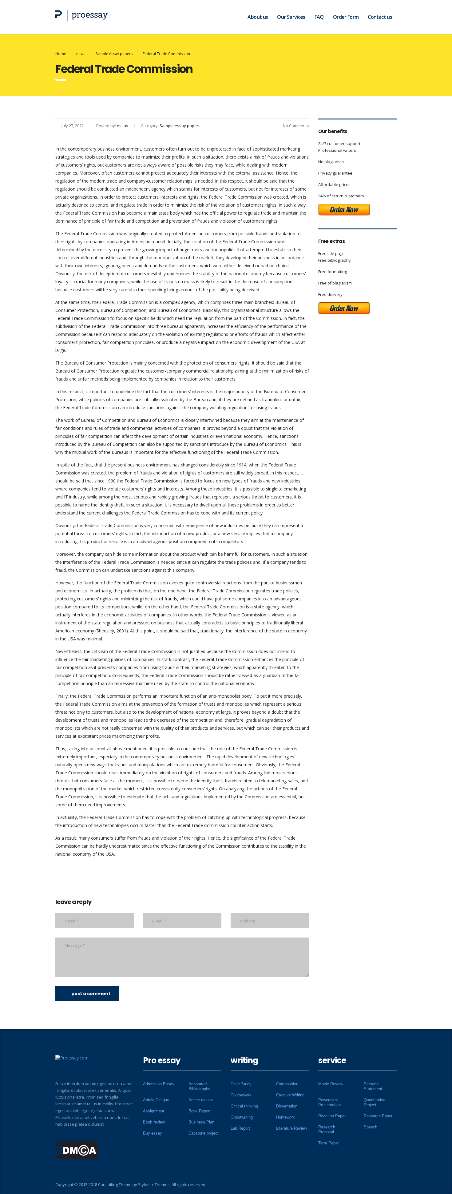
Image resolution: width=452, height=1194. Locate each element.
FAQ (319, 17)
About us (258, 17)
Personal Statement (373, 1086)
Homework (285, 1117)
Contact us (380, 17)
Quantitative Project (374, 1102)
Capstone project (203, 1133)
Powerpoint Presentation (329, 1102)
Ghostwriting (242, 1117)
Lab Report (240, 1128)
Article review (200, 1100)
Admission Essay (158, 1084)
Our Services (291, 17)
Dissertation (286, 1106)
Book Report (199, 1111)
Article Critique (156, 1100)
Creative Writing (290, 1095)
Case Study (241, 1084)
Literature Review (291, 1128)
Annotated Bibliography (199, 1086)
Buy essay (152, 1133)
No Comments (296, 125)
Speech (370, 1127)
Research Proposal (326, 1129)
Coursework (241, 1095)
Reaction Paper (332, 1116)
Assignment (153, 1111)
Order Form (346, 17)
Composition (287, 1084)
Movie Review (330, 1084)
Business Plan (201, 1122)
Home (60, 53)
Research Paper (378, 1116)
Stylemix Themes (154, 1184)
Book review (154, 1122)
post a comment (90, 993)
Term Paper (328, 1143)
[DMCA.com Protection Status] (77, 1149)
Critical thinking (244, 1106)
